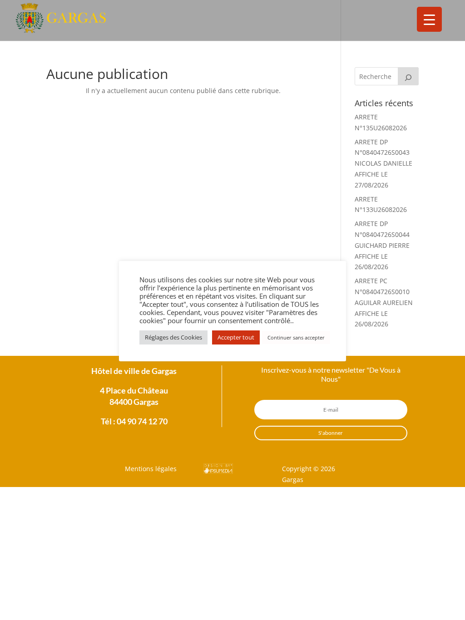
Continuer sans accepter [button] (296, 337)
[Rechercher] (408, 76)
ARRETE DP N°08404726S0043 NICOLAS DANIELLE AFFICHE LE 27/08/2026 (383, 163)
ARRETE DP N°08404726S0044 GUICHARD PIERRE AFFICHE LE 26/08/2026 (382, 245)
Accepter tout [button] (236, 337)
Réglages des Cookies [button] (173, 337)
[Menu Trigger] (429, 19)
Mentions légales (151, 468)
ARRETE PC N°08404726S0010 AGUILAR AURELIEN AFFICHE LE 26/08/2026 (384, 302)
